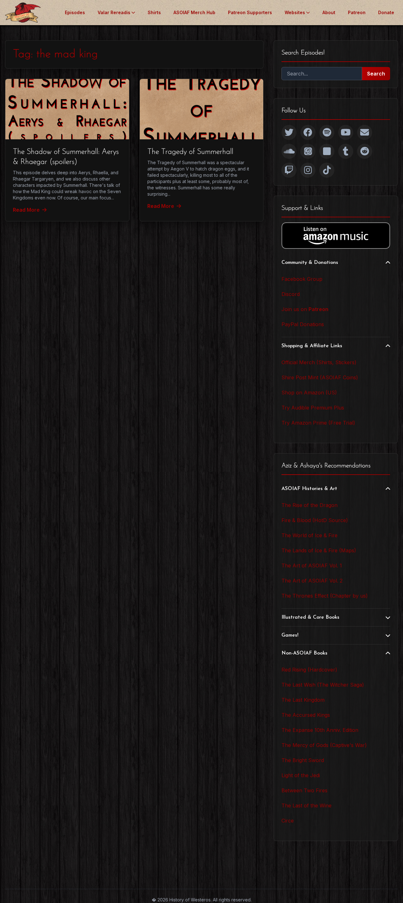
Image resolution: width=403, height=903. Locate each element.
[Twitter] (289, 132)
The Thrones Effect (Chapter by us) (324, 596)
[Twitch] (289, 170)
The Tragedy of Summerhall (190, 152)
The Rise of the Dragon (309, 505)
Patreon (357, 12)
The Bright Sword (302, 760)
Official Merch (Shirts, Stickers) (318, 362)
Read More (26, 210)
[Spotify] (326, 132)
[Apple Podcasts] (307, 151)
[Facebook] (307, 132)
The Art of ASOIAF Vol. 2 (312, 580)
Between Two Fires (304, 790)
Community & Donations (309, 262)
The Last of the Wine (306, 805)
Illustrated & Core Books (310, 617)
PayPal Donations (302, 324)
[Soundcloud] (289, 151)
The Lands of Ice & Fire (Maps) (318, 550)
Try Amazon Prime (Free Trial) (318, 423)
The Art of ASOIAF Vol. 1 (311, 565)
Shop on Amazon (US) (309, 392)
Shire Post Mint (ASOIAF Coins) (319, 377)
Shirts (154, 12)
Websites (295, 12)
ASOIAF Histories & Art (309, 488)
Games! (289, 635)
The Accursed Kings (305, 715)
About (328, 12)
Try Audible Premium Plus (312, 407)
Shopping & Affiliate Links (311, 345)
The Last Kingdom (303, 700)
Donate (386, 12)
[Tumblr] (345, 151)
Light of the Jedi (300, 775)
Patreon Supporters (250, 12)
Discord (290, 294)
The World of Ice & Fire (309, 535)
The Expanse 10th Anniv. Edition (319, 730)
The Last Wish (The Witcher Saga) (322, 685)
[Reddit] (364, 151)
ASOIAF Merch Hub (194, 12)
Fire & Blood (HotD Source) (314, 520)
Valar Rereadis (114, 12)
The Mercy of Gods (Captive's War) (324, 745)
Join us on (304, 309)
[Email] (364, 132)
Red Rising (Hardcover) (309, 669)
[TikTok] (326, 170)
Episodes (75, 12)
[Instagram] (307, 170)
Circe (287, 820)
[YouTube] (345, 132)
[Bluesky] (326, 151)
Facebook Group (301, 279)
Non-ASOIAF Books (304, 653)
